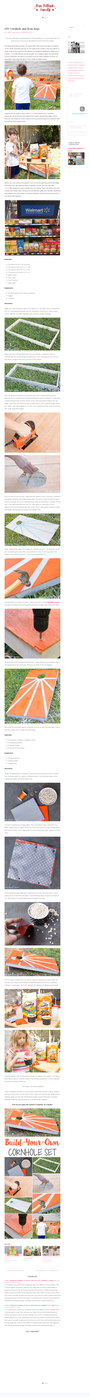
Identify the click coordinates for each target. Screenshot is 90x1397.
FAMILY (9, 32)
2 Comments (21, 25)
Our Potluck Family (45, 7)
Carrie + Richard (74, 132)
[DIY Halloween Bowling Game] (13, 1251)
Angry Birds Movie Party (32, 1257)
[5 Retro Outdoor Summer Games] (51, 1251)
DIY (6, 32)
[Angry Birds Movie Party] (32, 1251)
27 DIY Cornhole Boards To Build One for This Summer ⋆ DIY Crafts (31, 1305)
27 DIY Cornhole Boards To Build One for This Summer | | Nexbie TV (31, 1280)
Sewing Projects (27, 32)
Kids (14, 32)
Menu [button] (46, 17)
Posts (18, 32)
